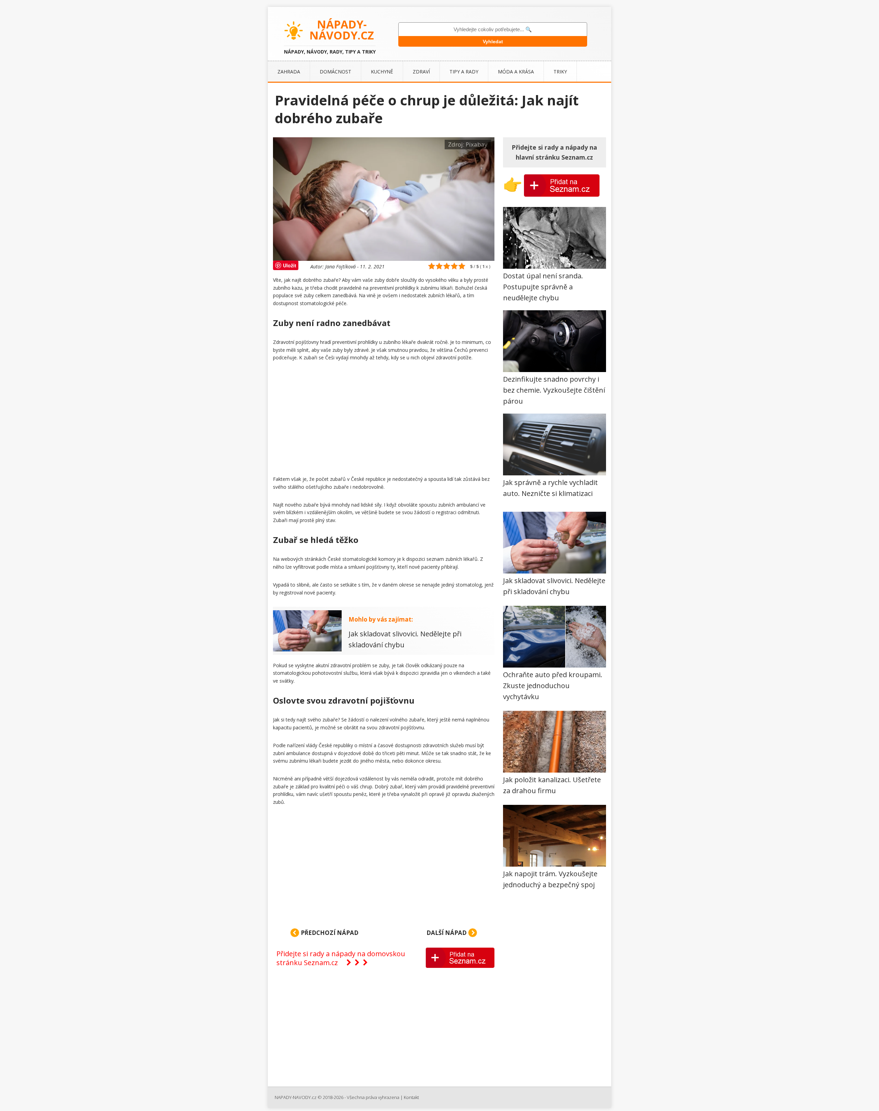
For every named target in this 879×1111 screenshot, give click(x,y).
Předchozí (328, 933)
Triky (560, 71)
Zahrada (288, 71)
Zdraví (421, 71)
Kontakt (411, 1097)
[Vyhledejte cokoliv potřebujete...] (492, 29)
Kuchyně (382, 71)
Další (446, 933)
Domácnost (335, 71)
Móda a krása (516, 71)
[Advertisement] (383, 420)
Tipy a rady (463, 71)
